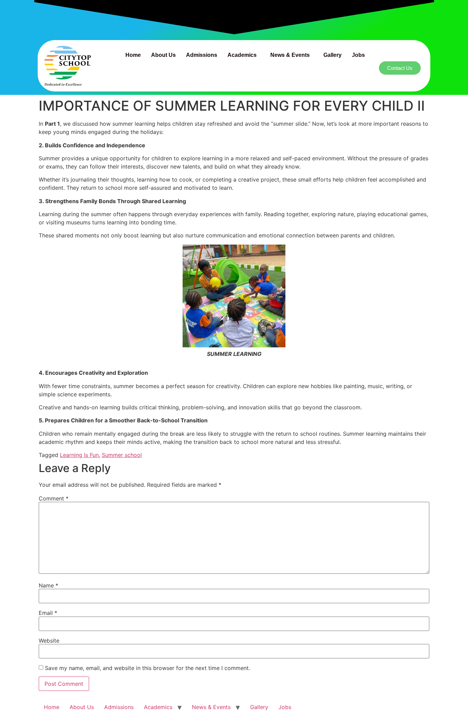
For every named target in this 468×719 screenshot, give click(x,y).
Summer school (122, 454)
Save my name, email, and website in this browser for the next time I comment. (147, 668)
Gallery (332, 55)
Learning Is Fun (79, 454)
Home (133, 55)
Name (48, 585)
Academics (242, 55)
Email (48, 613)
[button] (243, 55)
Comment (54, 498)
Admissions (201, 55)
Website (49, 640)
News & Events (290, 55)
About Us (163, 55)
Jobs (358, 55)
